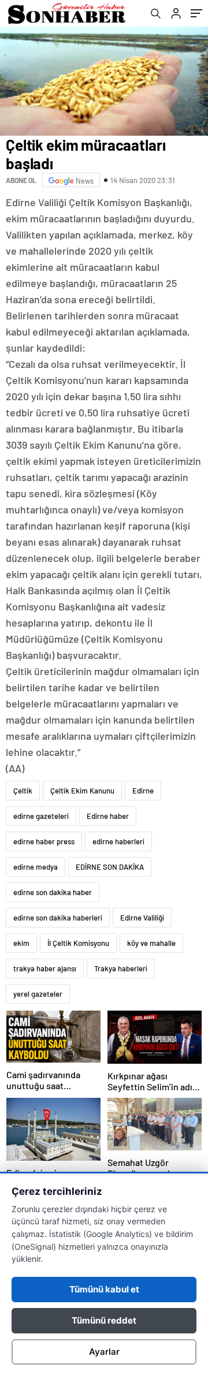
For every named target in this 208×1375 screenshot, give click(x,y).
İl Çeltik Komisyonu (78, 943)
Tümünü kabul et (104, 1289)
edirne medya (35, 866)
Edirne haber (108, 816)
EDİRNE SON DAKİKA (110, 866)
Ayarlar (104, 1351)
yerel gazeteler (37, 993)
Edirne (143, 790)
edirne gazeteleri (41, 816)
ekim (21, 943)
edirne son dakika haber (52, 892)
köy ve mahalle (151, 943)
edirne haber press (44, 841)
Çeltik (22, 790)
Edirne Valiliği (142, 917)
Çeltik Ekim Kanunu (82, 790)
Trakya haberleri (120, 968)
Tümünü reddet (104, 1320)
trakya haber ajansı (44, 968)
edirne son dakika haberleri (57, 917)
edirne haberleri (118, 841)
